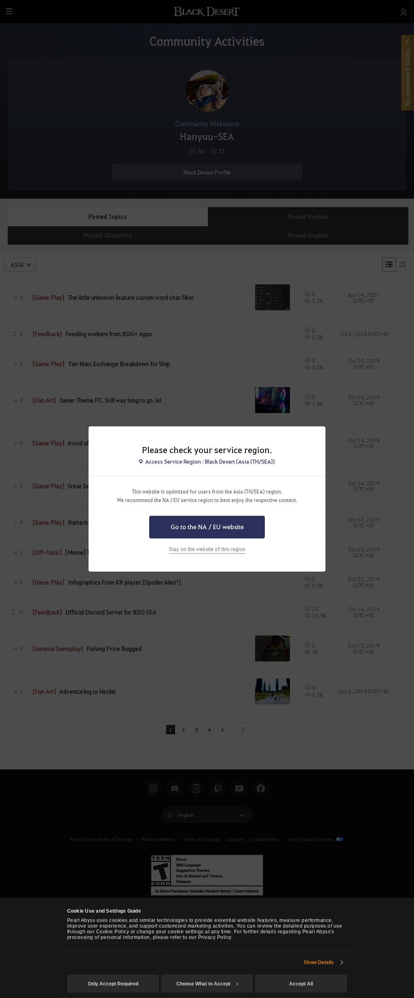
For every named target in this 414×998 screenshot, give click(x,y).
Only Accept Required (113, 984)
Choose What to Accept (203, 984)
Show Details (319, 962)
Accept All (301, 984)
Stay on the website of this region (207, 549)
